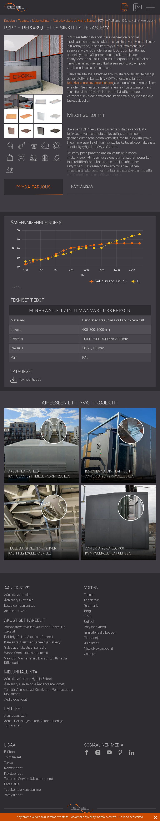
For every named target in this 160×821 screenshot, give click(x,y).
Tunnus (89, 595)
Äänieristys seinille (17, 595)
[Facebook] (86, 752)
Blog (87, 611)
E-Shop (9, 752)
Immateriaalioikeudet (99, 632)
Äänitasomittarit (15, 715)
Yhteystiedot (13, 795)
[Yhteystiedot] (137, 7)
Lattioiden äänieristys (19, 606)
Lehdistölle (92, 600)
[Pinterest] (120, 752)
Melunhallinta (20, 671)
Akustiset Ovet (14, 611)
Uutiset (89, 622)
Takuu (8, 763)
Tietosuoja (92, 638)
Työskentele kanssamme (22, 790)
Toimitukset (12, 757)
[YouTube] (109, 752)
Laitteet (13, 708)
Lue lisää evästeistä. (131, 817)
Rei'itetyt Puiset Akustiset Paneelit (28, 637)
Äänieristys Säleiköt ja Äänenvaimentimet (34, 684)
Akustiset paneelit (24, 620)
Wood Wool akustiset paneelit (26, 653)
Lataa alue (11, 784)
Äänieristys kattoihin (18, 600)
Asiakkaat (91, 643)
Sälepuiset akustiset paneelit (25, 647)
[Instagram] (97, 752)
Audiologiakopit (15, 699)
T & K (88, 616)
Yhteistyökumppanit (98, 648)
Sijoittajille (91, 606)
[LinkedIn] (131, 752)
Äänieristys (16, 587)
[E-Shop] (125, 7)
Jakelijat (90, 654)
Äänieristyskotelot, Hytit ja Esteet (28, 679)
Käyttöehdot (13, 768)
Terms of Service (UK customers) (28, 779)
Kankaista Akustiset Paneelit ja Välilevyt (32, 642)
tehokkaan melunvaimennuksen (90, 83)
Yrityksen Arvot (95, 627)
